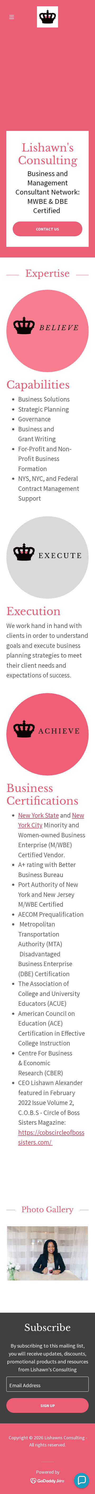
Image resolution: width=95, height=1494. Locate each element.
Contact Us (47, 229)
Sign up (47, 1405)
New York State (38, 815)
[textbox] (47, 1384)
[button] (12, 17)
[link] (47, 16)
